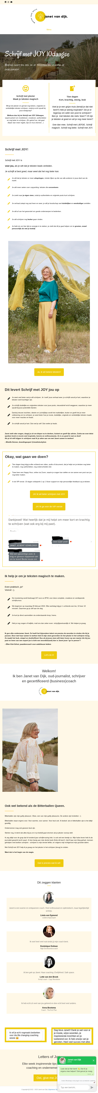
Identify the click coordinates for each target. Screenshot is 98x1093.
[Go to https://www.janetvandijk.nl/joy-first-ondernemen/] (25, 105)
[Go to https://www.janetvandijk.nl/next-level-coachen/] (72, 108)
